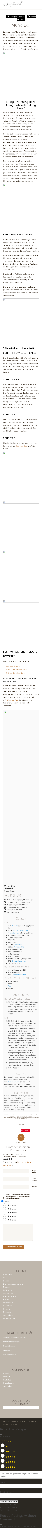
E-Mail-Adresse (34, 1180)
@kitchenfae (12, 700)
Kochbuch (7, 1306)
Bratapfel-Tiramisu (9, 1346)
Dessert (6, 1287)
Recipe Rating (34, 1172)
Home (6, 1299)
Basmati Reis (21, 446)
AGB (5, 1278)
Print (8, 886)
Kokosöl (15, 926)
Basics (6, 1281)
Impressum (8, 1303)
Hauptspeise (8, 1383)
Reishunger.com (14, 1082)
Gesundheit (8, 1293)
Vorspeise (7, 1386)
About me (7, 1274)
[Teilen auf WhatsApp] (16, 1130)
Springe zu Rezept (16, 17)
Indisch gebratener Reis (16, 669)
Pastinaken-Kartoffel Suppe (11, 1341)
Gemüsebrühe (19, 947)
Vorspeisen (8, 1315)
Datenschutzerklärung (13, 1284)
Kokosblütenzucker (19, 961)
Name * (3, 1482)
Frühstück (7, 1290)
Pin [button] (13, 886)
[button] (5, 889)
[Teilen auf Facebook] (7, 1130)
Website (34, 1187)
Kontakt (6, 1309)
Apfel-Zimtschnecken (9, 1354)
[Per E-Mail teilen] (34, 1130)
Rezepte (7, 1312)
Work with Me (9, 1318)
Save (26, 1130)
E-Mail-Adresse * (6, 1492)
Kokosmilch (18, 944)
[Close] (1, 1434)
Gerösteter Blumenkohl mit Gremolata (14, 1337)
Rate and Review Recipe (9, 1501)
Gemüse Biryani (13, 666)
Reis (9, 986)
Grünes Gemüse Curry (15, 673)
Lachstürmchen (7, 1350)
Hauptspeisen (9, 1296)
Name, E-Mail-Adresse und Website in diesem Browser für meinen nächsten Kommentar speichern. (18, 1196)
